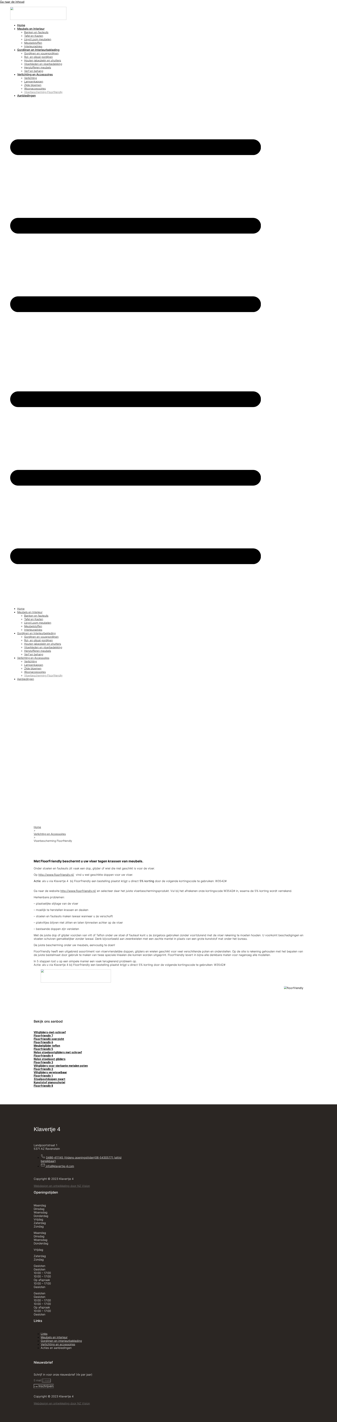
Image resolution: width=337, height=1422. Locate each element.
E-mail (38, 1380)
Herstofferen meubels (37, 67)
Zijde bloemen (32, 85)
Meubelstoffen (33, 42)
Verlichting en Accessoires (35, 74)
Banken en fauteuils (36, 32)
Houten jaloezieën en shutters (42, 60)
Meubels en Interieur (31, 28)
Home (21, 25)
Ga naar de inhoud (12, 2)
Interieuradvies (33, 46)
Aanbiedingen (26, 95)
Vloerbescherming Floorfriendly (43, 92)
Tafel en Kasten (33, 35)
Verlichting (30, 78)
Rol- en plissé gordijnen (38, 57)
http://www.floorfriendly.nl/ (56, 874)
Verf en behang (33, 71)
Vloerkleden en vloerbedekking (43, 64)
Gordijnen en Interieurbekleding (38, 50)
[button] (135, 352)
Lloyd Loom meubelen (37, 39)
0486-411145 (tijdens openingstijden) (70, 1157)
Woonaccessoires (35, 88)
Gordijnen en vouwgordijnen (41, 53)
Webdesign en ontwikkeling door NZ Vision (62, 1186)
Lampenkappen (33, 81)
